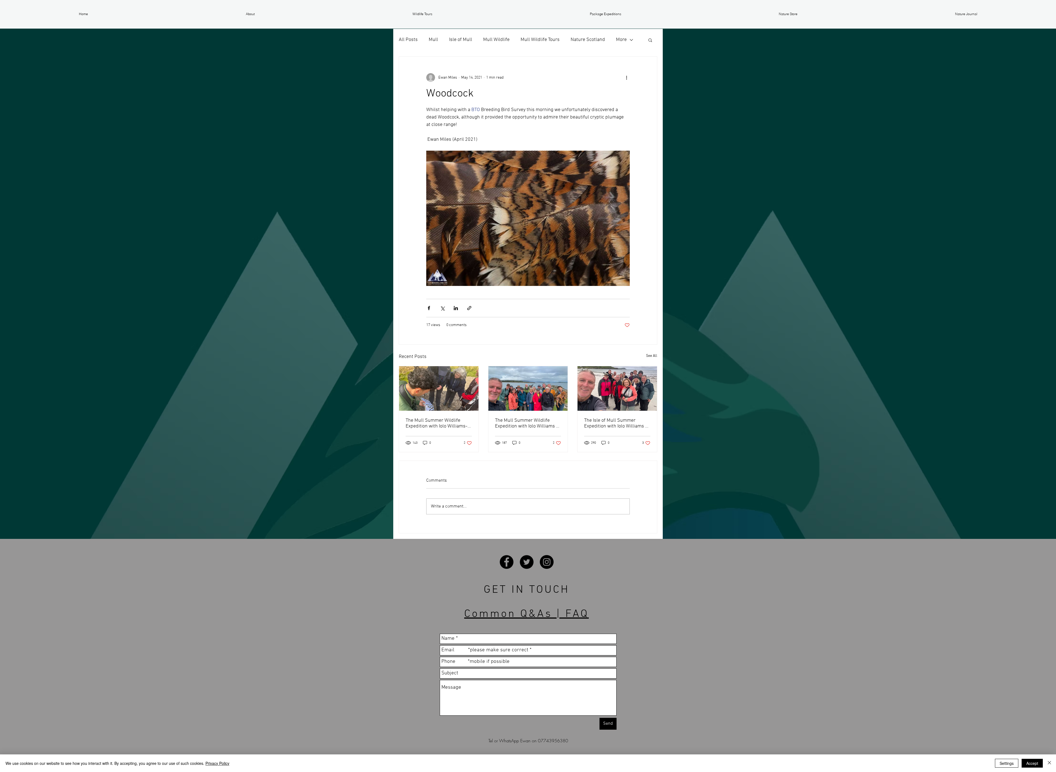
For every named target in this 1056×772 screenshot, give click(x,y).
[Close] (1049, 763)
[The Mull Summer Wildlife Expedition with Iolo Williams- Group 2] (439, 388)
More (621, 40)
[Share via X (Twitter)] (442, 308)
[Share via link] (469, 308)
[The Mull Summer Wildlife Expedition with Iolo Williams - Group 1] (528, 388)
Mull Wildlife (496, 40)
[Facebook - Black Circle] (506, 562)
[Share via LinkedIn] (455, 308)
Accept (1032, 763)
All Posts (408, 40)
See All (651, 356)
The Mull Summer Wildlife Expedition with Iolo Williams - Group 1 (526, 423)
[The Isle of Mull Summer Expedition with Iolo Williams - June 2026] (617, 388)
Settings (1007, 763)
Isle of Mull (460, 40)
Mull (433, 40)
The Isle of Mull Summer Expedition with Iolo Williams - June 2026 (615, 423)
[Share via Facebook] (428, 308)
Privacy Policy (217, 763)
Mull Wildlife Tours (540, 40)
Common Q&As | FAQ (526, 614)
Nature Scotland (588, 40)
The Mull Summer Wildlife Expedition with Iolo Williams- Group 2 (437, 423)
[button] (250, 14)
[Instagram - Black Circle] (547, 562)
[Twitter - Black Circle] (527, 562)
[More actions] (626, 77)
